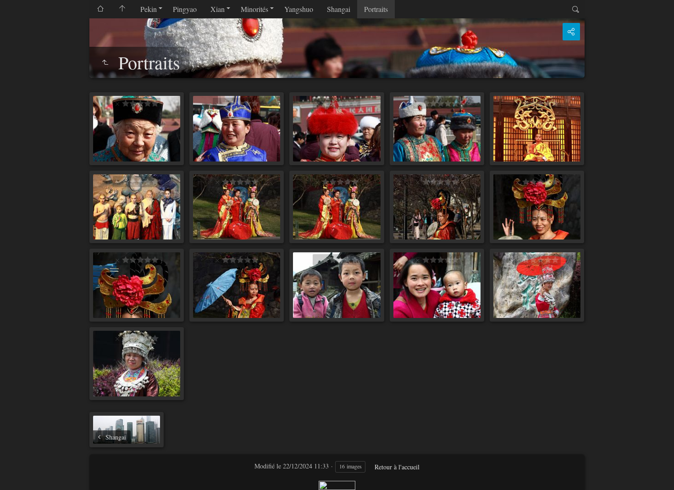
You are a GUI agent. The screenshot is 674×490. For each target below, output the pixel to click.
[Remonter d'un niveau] (105, 62)
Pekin (148, 9)
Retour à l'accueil (397, 466)
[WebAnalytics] (337, 484)
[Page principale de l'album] (122, 9)
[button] (18, 472)
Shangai (338, 9)
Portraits (376, 9)
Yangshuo (298, 9)
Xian (217, 9)
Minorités (254, 9)
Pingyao (185, 9)
